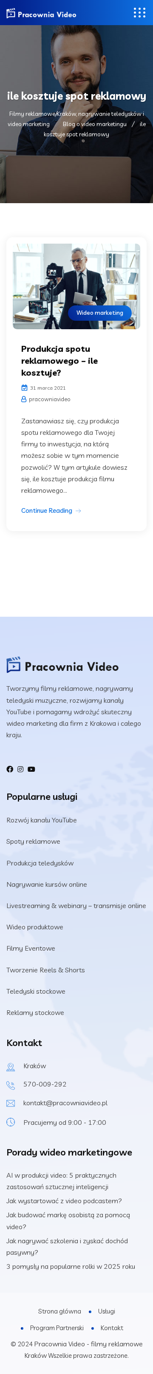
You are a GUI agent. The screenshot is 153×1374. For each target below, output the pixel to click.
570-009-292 (45, 1084)
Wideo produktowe (34, 927)
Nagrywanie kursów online (46, 884)
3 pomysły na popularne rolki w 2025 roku (70, 1266)
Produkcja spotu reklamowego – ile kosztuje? (59, 360)
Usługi (106, 1311)
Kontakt (112, 1328)
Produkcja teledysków (40, 863)
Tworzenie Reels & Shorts (45, 970)
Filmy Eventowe (30, 948)
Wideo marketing (99, 312)
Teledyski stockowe (35, 991)
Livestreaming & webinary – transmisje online (76, 905)
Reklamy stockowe (35, 1012)
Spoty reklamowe (33, 841)
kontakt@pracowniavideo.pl (65, 1102)
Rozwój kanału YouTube (41, 820)
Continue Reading (46, 510)
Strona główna (59, 1311)
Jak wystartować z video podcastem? (64, 1200)
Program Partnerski (57, 1328)
